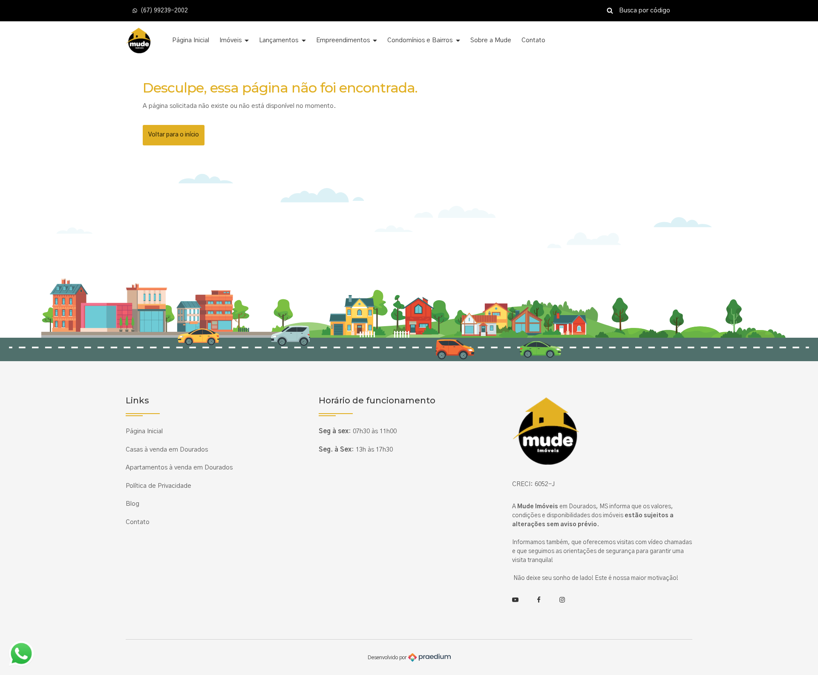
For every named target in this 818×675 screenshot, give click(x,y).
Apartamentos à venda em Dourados (179, 467)
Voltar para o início (173, 135)
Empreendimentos (344, 40)
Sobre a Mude (490, 40)
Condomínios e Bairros (420, 40)
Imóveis (231, 40)
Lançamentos (279, 40)
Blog (132, 504)
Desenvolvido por (388, 657)
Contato (533, 40)
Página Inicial (190, 40)
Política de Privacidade (158, 486)
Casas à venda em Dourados (167, 449)
